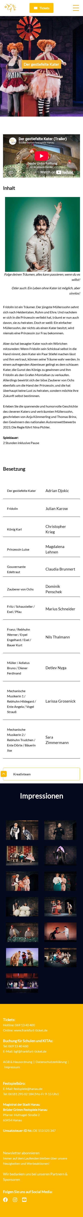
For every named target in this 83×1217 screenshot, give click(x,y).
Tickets (44, 8)
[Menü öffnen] (76, 8)
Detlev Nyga (56, 667)
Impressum (12, 1067)
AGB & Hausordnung (17, 1062)
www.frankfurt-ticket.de (30, 1030)
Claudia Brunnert (60, 569)
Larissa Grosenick (61, 701)
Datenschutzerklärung (51, 1062)
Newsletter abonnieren (21, 1153)
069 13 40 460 (18, 1046)
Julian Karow (57, 508)
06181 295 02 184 (21, 1094)
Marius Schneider (60, 608)
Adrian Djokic (57, 490)
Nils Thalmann (58, 637)
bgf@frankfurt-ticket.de (30, 1051)
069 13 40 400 (25, 1025)
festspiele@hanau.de (28, 1089)
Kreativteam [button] (22, 774)
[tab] (41, 774)
